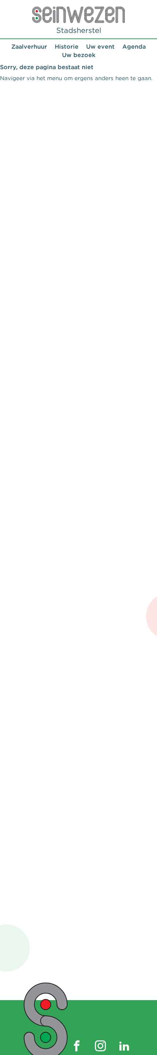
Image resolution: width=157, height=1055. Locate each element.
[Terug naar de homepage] (78, 15)
